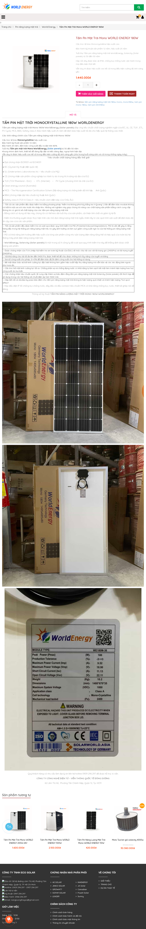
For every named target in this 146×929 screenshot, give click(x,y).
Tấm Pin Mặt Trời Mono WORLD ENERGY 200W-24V (18, 841)
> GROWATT (56, 889)
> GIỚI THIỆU (104, 881)
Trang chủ (6, 27)
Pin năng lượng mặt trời (26, 27)
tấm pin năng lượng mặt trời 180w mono (103, 102)
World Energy (48, 27)
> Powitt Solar (82, 893)
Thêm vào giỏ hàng (92, 94)
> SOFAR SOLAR (58, 893)
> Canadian (81, 889)
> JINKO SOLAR (57, 886)
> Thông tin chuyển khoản (62, 923)
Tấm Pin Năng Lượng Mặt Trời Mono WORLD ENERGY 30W (91, 841)
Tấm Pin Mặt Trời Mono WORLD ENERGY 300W (55, 841)
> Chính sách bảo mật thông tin (65, 919)
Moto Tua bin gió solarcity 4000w (128, 840)
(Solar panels (54, 148)
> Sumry (80, 896)
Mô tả (73, 114)
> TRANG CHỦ (105, 884)
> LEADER (54, 896)
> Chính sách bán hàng (61, 912)
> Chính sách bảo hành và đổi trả (65, 916)
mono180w (128, 102)
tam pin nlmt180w (96, 105)
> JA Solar (80, 886)
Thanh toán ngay (124, 93)
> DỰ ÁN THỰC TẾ (107, 888)
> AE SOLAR (56, 882)
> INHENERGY (82, 882)
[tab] (73, 114)
